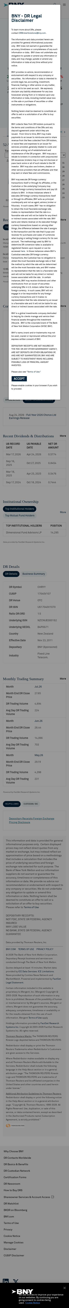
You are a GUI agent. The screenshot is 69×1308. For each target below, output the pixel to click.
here (23, 251)
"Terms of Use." (33, 372)
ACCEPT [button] (19, 378)
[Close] (65, 1288)
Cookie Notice (32, 1303)
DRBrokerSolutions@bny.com (32, 33)
